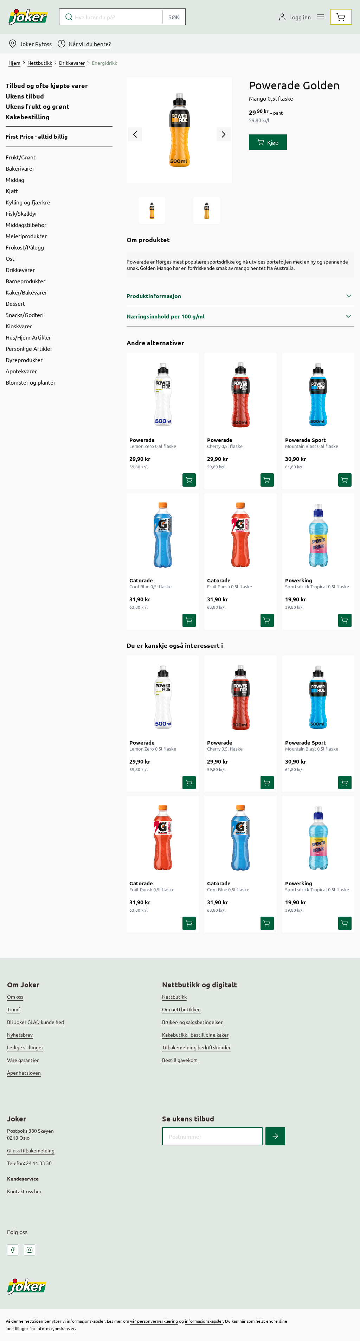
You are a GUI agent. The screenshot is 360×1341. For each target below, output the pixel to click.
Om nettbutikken (181, 1009)
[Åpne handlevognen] (341, 17)
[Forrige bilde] (135, 134)
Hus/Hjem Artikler (28, 337)
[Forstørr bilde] (179, 130)
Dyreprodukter (24, 359)
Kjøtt (12, 190)
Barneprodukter (25, 280)
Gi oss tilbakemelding (30, 1150)
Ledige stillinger (25, 1047)
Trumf (13, 1009)
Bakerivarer (20, 168)
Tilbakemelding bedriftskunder (196, 1047)
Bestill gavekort (179, 1060)
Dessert (15, 303)
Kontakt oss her (24, 1191)
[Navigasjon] (320, 17)
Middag (15, 179)
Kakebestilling (28, 117)
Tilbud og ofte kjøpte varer (47, 85)
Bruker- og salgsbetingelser (192, 1022)
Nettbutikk (174, 996)
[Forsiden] (206, 210)
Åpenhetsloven (24, 1072)
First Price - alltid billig (37, 136)
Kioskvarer (19, 325)
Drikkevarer (20, 269)
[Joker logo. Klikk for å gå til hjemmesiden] (28, 16)
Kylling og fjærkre (28, 201)
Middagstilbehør (26, 224)
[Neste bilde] (224, 134)
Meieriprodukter (26, 235)
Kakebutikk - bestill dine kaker (195, 1034)
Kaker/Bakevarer (26, 292)
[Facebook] (12, 1249)
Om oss (15, 996)
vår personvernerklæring (154, 1321)
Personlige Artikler (29, 348)
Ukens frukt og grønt (37, 106)
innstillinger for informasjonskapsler (40, 1328)
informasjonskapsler (204, 1321)
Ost (10, 258)
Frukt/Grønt (21, 156)
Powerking (298, 580)
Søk (173, 16)
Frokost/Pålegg (25, 247)
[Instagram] (29, 1249)
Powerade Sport (305, 439)
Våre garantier (23, 1060)
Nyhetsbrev (20, 1034)
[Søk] (275, 1136)
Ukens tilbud (25, 96)
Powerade (142, 439)
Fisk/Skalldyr (21, 213)
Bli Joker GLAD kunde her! (35, 1022)
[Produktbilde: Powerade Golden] (152, 210)
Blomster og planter (31, 382)
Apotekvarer (21, 370)
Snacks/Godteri (25, 314)
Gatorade (141, 580)
